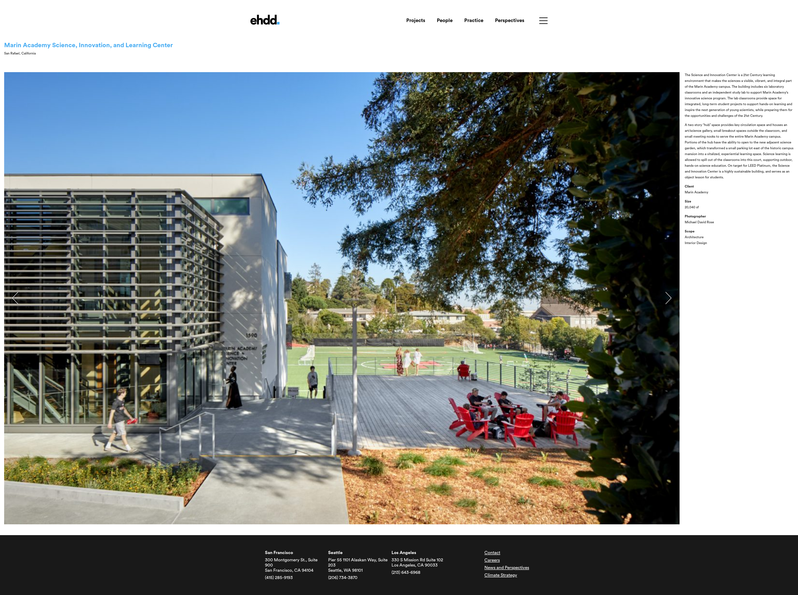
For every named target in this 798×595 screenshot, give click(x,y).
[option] (342, 298)
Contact (492, 553)
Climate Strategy (500, 575)
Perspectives (509, 20)
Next (668, 298)
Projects (415, 20)
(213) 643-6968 (406, 572)
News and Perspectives (506, 567)
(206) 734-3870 (342, 577)
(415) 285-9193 (279, 577)
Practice (473, 20)
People (445, 20)
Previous (15, 298)
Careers (492, 560)
